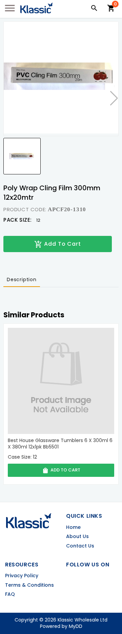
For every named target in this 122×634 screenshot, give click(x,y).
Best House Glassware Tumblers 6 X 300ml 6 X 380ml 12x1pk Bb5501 (60, 443)
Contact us (80, 546)
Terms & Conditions (29, 585)
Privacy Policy (21, 575)
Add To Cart (57, 244)
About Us (77, 536)
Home (73, 527)
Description (22, 279)
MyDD (75, 626)
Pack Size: (17, 219)
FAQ (10, 594)
